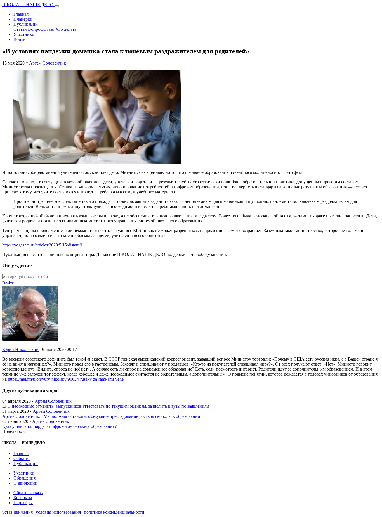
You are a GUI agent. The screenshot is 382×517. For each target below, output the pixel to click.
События (21, 458)
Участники (23, 34)
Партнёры (23, 502)
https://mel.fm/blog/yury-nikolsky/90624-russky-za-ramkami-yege (66, 379)
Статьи (20, 29)
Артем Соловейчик (47, 63)
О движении (25, 483)
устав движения (17, 512)
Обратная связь (28, 492)
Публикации (25, 24)
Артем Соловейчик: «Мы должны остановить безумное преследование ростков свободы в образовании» (102, 416)
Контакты (22, 497)
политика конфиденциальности (114, 512)
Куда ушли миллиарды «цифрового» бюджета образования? (59, 426)
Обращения (24, 478)
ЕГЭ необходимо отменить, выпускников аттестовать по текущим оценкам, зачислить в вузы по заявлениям (105, 406)
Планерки (22, 19)
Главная (21, 14)
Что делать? (67, 29)
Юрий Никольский (20, 349)
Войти (19, 39)
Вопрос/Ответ (42, 29)
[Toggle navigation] (57, 6)
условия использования (58, 512)
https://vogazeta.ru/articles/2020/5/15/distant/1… (44, 245)
